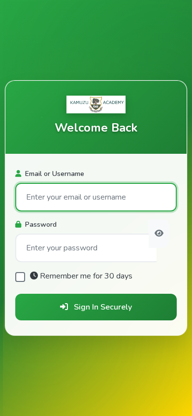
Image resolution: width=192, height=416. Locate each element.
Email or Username (54, 173)
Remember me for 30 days (86, 276)
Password (41, 224)
